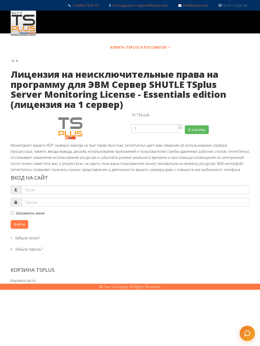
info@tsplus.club (195, 5)
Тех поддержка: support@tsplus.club (140, 5)
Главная (71, 47)
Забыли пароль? (28, 249)
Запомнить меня (30, 213)
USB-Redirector (191, 47)
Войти (19, 224)
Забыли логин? (27, 238)
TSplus (95, 47)
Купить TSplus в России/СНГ (138, 47)
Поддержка (223, 47)
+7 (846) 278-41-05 (85, 5)
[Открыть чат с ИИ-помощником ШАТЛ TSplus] (247, 333)
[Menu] (247, 47)
